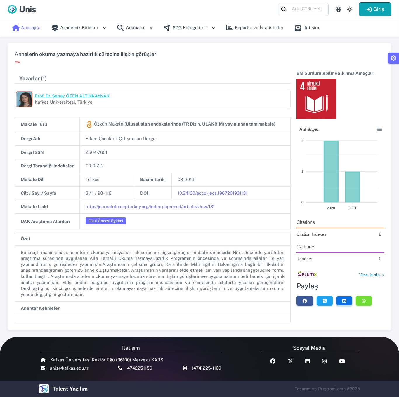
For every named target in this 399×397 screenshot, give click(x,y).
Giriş (378, 9)
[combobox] (303, 9)
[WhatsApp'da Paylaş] (364, 300)
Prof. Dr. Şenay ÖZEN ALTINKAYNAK (72, 95)
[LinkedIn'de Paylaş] (344, 300)
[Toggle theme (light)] (349, 9)
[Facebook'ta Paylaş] (304, 300)
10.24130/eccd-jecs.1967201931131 (212, 193)
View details (369, 275)
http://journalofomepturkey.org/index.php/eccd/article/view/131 (150, 206)
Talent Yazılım (70, 389)
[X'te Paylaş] (325, 300)
